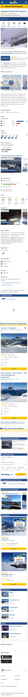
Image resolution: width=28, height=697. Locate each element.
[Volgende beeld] (25, 502)
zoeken (21, 474)
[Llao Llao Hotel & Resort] (5, 444)
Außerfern (14, 329)
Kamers (14, 467)
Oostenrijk (6, 329)
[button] (7, 475)
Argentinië (17, 53)
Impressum (4, 679)
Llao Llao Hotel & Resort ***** (19, 441)
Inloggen (17, 679)
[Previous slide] (2, 82)
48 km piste (6, 63)
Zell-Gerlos (10, 379)
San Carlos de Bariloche (18, 423)
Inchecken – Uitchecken (7, 457)
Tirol (10, 329)
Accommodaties (7, 71)
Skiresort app (5, 652)
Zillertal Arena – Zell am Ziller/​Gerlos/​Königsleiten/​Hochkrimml (11, 375)
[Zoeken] (26, 2)
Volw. (3, 467)
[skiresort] (14, 2)
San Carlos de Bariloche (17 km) (10, 282)
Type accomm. (21, 467)
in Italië (10, 576)
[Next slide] (26, 82)
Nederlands (8, 670)
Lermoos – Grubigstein (8, 328)
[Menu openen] (2, 2)
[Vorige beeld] (3, 502)
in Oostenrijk (11, 540)
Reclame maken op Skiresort (9, 686)
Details (14, 368)
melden (22, 290)
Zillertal (6, 379)
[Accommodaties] (2, 72)
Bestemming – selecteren (7, 462)
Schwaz (2, 379)
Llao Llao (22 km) (6, 285)
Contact (3, 676)
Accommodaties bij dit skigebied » (12, 155)
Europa (2, 329)
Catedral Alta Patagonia (13, 6)
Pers (2, 683)
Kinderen (9, 467)
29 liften (6, 66)
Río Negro (23, 53)
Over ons (17, 676)
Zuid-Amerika (21, 422)
